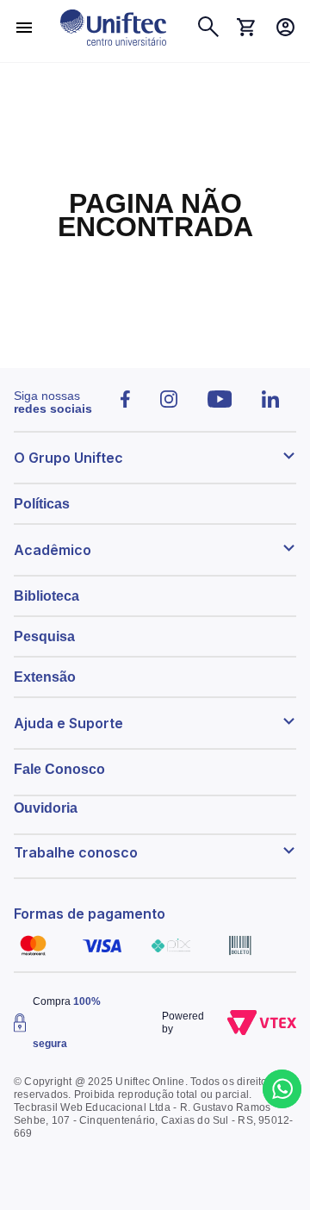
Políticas (42, 503)
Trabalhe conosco (76, 852)
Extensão (45, 677)
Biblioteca (46, 596)
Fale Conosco (59, 769)
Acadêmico (52, 549)
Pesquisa (44, 636)
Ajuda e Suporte (68, 723)
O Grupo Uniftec (68, 457)
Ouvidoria (46, 808)
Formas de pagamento (89, 913)
